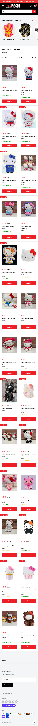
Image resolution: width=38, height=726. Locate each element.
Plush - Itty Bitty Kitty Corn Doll (28, 500)
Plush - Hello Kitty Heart (27, 318)
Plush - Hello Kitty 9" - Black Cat (28, 545)
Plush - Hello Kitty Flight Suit (9, 180)
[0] (35, 6)
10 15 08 (3, 92)
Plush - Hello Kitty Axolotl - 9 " (9, 500)
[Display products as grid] (32, 57)
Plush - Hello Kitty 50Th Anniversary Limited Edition (9, 545)
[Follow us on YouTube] (16, 701)
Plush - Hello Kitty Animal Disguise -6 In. (8, 636)
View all (34, 20)
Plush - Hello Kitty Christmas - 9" (28, 363)
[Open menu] (3, 6)
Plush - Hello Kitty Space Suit (28, 136)
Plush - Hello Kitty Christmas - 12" (9, 363)
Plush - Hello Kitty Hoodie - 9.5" (9, 90)
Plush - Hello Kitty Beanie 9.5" (9, 226)
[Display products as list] (35, 57)
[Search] (34, 11)
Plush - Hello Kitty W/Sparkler (9, 136)
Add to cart (9, 101)
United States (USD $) (7, 693)
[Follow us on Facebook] (3, 701)
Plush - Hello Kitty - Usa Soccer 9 (26, 91)
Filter (6, 57)
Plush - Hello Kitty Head (26, 272)
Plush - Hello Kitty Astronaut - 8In (9, 273)
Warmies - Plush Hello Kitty (8, 318)
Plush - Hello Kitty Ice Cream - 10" (9, 590)
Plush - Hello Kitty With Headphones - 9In (26, 227)
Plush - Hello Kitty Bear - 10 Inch (27, 636)
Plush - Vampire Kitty (7, 408)
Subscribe (7, 685)
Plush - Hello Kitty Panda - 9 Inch (28, 455)
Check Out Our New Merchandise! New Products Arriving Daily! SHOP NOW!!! (19, 1)
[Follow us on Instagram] (9, 701)
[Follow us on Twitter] (6, 701)
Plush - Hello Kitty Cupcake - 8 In (28, 590)
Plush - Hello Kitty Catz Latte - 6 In (28, 409)
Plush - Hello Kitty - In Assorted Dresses (28, 181)
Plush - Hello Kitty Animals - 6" (9, 454)
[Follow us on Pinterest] (13, 701)
